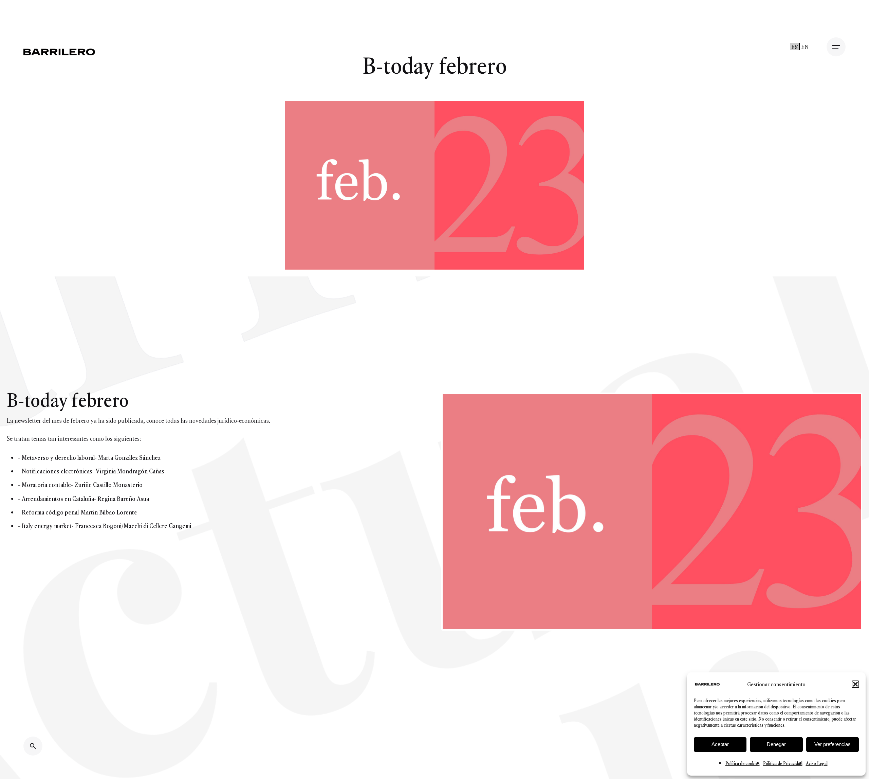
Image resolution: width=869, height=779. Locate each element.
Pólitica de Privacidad (782, 763)
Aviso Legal (817, 763)
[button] (855, 684)
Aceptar (720, 744)
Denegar (776, 744)
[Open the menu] (836, 46)
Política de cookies (742, 763)
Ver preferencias (832, 744)
